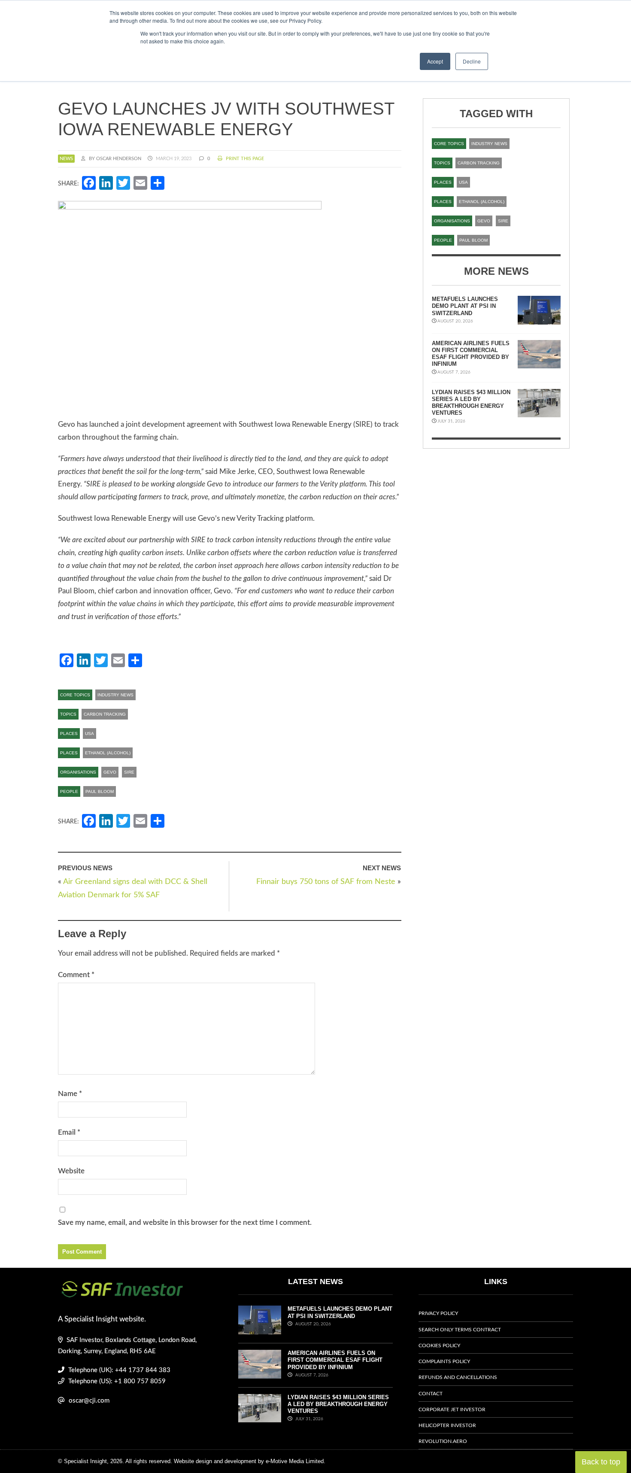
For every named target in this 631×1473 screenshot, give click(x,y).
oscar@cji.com (89, 1400)
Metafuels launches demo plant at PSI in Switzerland (465, 306)
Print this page (244, 158)
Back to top (601, 1462)
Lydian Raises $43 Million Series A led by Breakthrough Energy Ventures (471, 402)
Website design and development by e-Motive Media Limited (249, 1461)
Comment (76, 974)
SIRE (129, 772)
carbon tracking (105, 714)
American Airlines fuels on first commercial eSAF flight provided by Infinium (471, 353)
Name (70, 1093)
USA (89, 733)
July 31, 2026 (308, 1419)
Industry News (115, 694)
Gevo (109, 772)
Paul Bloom (99, 791)
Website (71, 1171)
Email (69, 1132)
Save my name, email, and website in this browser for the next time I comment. (185, 1222)
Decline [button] (472, 61)
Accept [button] (435, 61)
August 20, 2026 (312, 1324)
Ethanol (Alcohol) (107, 752)
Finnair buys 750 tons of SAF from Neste (325, 882)
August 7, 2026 (311, 1375)
